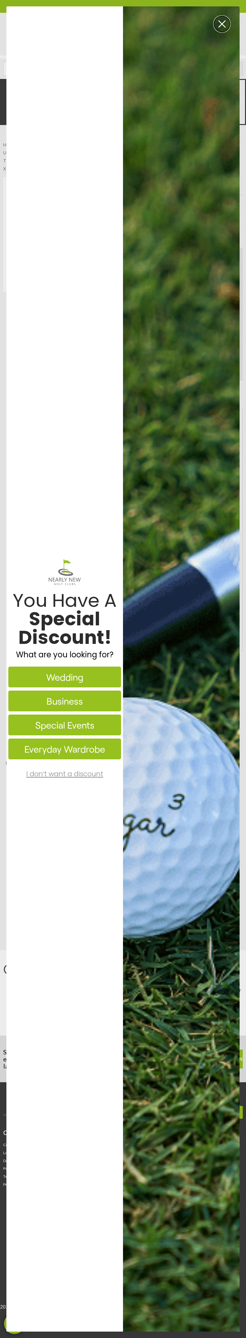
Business (64, 701)
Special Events (64, 725)
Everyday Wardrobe (64, 749)
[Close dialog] (222, 24)
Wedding (64, 677)
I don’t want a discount (64, 774)
